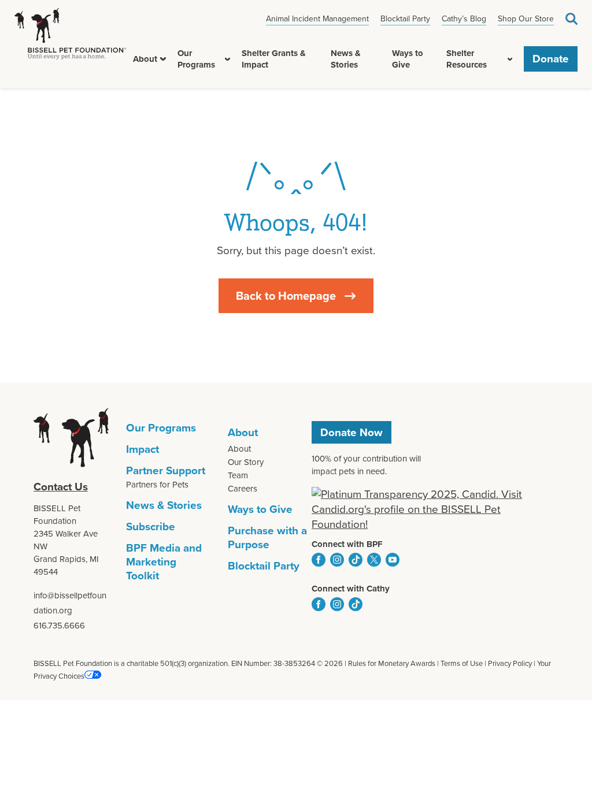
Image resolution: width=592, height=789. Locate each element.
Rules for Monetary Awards (391, 663)
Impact (142, 449)
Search (571, 19)
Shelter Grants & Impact (274, 58)
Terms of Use (462, 663)
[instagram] (337, 560)
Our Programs (196, 58)
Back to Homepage (286, 295)
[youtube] (392, 560)
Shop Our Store (526, 19)
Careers (242, 488)
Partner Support (165, 470)
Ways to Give (407, 58)
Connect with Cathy (351, 588)
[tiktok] (355, 560)
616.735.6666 (59, 625)
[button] (163, 59)
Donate (550, 59)
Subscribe (150, 526)
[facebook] (318, 560)
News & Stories (346, 58)
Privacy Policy (510, 663)
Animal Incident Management (317, 19)
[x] (374, 560)
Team (238, 475)
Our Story (246, 462)
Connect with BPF (347, 544)
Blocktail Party (405, 19)
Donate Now (351, 432)
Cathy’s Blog (464, 19)
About (145, 59)
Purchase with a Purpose (267, 537)
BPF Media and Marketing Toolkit (164, 561)
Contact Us (61, 486)
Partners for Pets (157, 484)
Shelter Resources (466, 58)
